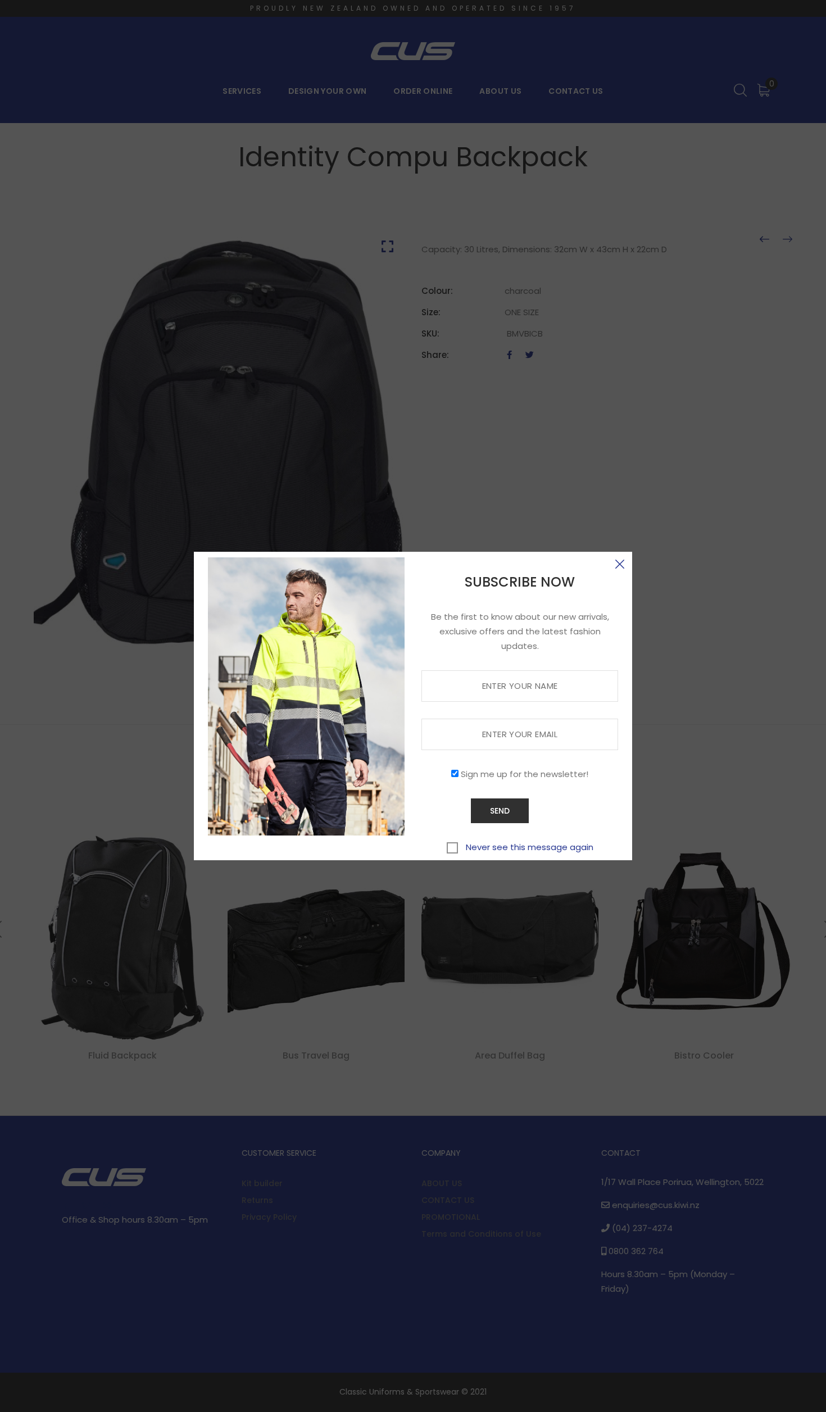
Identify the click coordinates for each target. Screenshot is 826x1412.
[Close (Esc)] (619, 564)
